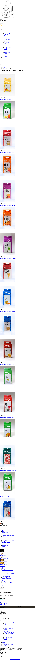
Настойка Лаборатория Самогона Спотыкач (7, 496)
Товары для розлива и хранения (7, 582)
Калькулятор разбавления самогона (7, 570)
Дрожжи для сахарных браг (6, 578)
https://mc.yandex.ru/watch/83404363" (14, 659)
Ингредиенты (4, 568)
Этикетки (3, 585)
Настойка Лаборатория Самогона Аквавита (7, 178)
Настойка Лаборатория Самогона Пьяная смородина (9, 390)
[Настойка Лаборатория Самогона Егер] (7, 122)
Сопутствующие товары (6, 577)
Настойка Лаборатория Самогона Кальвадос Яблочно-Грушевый (11, 72)
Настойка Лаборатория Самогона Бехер (7, 417)
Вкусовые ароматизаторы (6, 580)
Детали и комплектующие (6, 576)
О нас (3, 567)
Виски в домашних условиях (4, 558)
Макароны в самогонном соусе (5, 561)
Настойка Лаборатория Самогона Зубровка (7, 125)
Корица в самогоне (3, 555)
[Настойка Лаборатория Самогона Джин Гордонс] (7, 493)
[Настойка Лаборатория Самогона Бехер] (7, 440)
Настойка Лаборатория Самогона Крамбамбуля (8, 337)
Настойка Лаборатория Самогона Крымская (7, 205)
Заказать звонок (3, 612)
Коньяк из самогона (3, 552)
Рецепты (3, 569)
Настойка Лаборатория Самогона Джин (7, 364)
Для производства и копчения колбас (8, 574)
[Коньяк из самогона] (2, 551)
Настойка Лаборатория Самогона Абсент (7, 231)
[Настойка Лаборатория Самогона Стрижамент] (7, 281)
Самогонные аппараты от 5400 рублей (8, 573)
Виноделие (4, 583)
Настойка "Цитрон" (3, 564)
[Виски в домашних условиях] (2, 557)
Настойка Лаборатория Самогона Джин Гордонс (8, 470)
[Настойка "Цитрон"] (2, 563)
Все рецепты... (2, 566)
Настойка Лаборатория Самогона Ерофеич (7, 311)
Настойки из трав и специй (6, 584)
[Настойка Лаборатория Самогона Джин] (7, 387)
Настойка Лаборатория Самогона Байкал (7, 152)
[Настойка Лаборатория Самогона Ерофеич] (7, 334)
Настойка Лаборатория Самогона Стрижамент (8, 258)
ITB (5, 607)
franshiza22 (2, 602)
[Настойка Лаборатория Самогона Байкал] (7, 175)
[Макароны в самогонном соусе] (2, 560)
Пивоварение (4, 581)
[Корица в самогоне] (2, 554)
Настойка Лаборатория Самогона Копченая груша (8, 284)
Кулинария (4, 575)
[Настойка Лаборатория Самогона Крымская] (7, 228)
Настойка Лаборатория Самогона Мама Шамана (8, 443)
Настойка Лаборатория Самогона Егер (6, 99)
